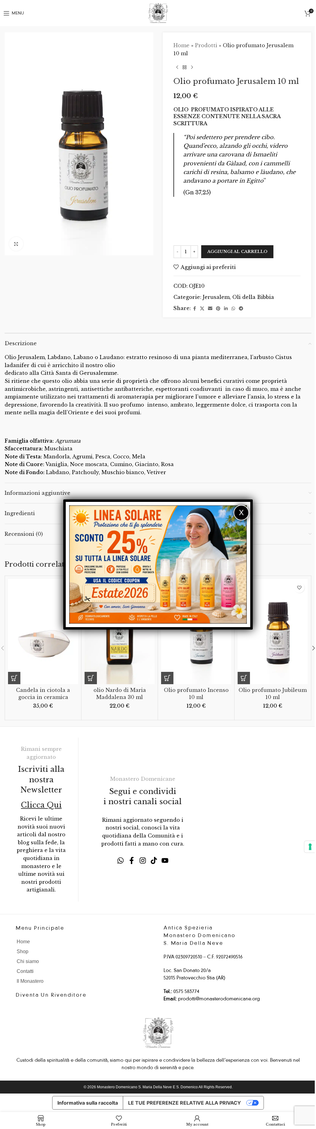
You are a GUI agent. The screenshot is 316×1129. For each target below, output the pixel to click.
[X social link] (202, 308)
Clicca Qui (41, 804)
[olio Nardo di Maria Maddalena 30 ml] (120, 631)
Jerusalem (216, 297)
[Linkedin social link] (226, 308)
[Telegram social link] (241, 308)
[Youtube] (164, 860)
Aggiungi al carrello (237, 251)
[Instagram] (142, 860)
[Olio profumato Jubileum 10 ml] (273, 631)
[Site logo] (158, 13)
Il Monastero (30, 981)
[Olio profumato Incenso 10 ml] (196, 631)
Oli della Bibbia (253, 297)
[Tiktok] (153, 860)
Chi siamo (28, 961)
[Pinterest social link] (218, 308)
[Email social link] (210, 308)
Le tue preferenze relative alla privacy (184, 1103)
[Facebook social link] (194, 308)
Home (181, 45)
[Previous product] (177, 67)
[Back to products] (184, 67)
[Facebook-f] (131, 860)
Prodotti (206, 45)
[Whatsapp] (120, 860)
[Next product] (192, 67)
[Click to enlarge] (16, 244)
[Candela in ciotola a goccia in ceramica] (43, 631)
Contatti (25, 971)
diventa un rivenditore (51, 995)
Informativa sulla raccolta (87, 1103)
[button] (14, 678)
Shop (22, 951)
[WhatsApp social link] (233, 308)
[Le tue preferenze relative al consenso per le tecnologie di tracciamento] (310, 847)
